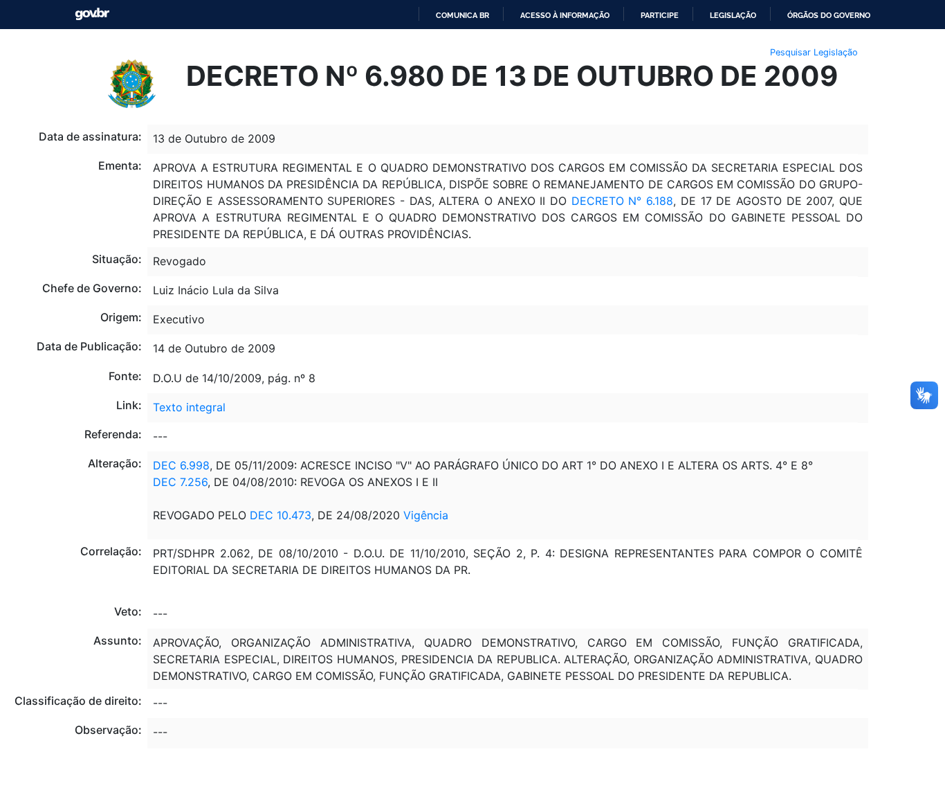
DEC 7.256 (180, 482)
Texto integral (189, 407)
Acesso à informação (564, 15)
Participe (660, 15)
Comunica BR (462, 15)
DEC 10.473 (280, 515)
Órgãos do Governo (828, 15)
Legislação (733, 15)
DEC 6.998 (181, 465)
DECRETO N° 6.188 (622, 201)
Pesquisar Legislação (814, 52)
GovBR (92, 14)
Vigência (425, 515)
